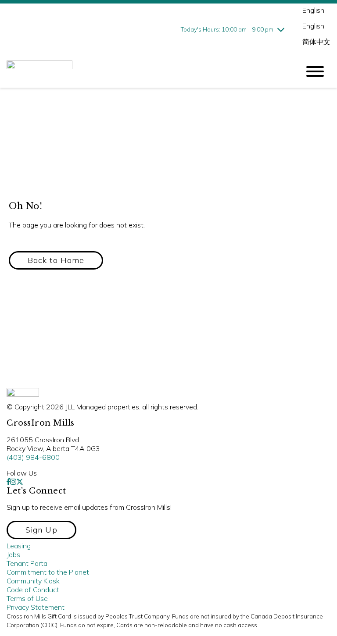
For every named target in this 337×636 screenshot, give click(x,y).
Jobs (13, 554)
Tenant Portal (28, 563)
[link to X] (19, 481)
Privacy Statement (36, 607)
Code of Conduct (33, 589)
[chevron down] (281, 29)
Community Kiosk (33, 580)
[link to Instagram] (13, 481)
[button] (56, 260)
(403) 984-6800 (33, 457)
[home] (147, 71)
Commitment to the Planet (48, 572)
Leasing (19, 545)
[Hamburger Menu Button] (315, 71)
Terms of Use (27, 598)
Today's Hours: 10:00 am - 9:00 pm (227, 29)
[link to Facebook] (8, 481)
